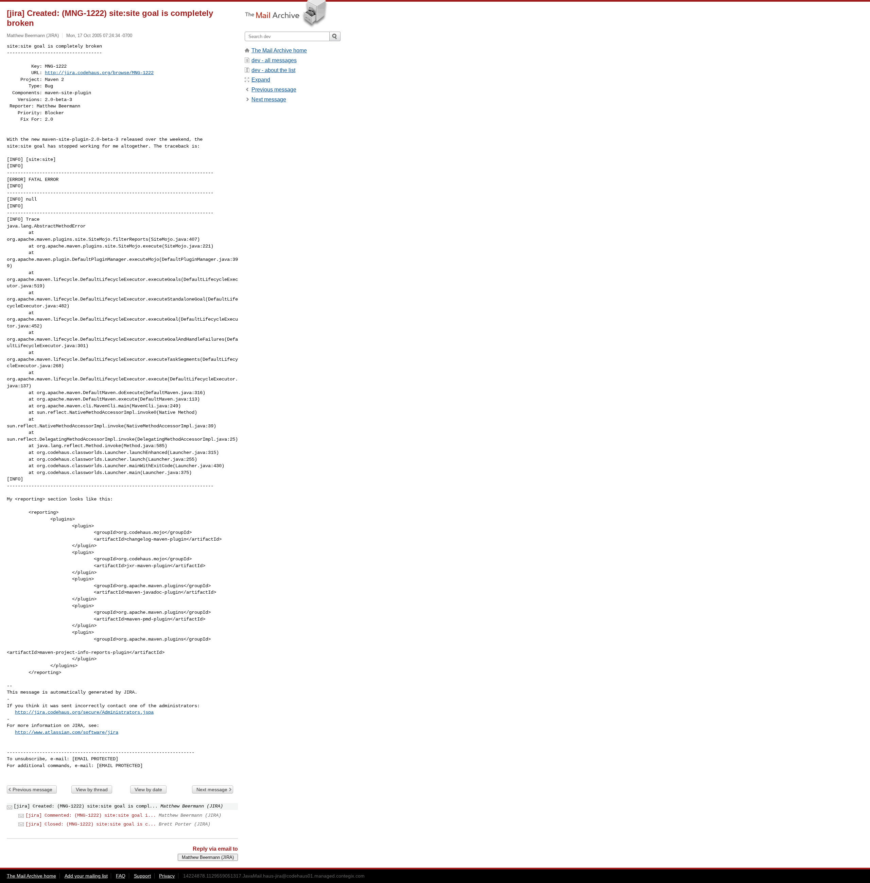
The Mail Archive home (279, 50)
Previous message (32, 789)
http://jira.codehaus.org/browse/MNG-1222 (99, 72)
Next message (211, 789)
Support (142, 876)
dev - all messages (274, 60)
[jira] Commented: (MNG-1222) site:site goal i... (90, 815)
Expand (260, 80)
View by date (148, 789)
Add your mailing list (86, 876)
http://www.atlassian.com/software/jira (66, 732)
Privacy (167, 876)
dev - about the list (273, 70)
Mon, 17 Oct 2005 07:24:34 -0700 (99, 35)
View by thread (92, 789)
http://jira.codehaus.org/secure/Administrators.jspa (84, 712)
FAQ (120, 876)
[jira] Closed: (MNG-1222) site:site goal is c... (90, 824)
